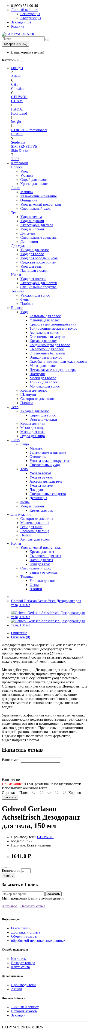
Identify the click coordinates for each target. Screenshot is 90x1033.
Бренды (17, 68)
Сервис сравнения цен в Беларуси (29, 6)
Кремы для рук (41, 510)
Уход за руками (32, 221)
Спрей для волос (33, 179)
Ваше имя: (10, 760)
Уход (24, 171)
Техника (17, 291)
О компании (20, 928)
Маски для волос (43, 378)
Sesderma (18, 142)
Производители (23, 985)
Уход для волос (32, 254)
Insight (16, 122)
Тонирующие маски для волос (53, 328)
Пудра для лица (32, 436)
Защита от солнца (43, 572)
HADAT (17, 109)
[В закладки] (4, 867)
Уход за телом (31, 217)
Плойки (26, 304)
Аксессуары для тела (36, 225)
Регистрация (30, 14)
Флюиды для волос (45, 320)
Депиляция (29, 241)
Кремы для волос (43, 341)
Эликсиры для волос (46, 357)
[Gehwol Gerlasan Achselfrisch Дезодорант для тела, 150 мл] (49, 617)
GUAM (17, 101)
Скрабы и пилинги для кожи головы (58, 361)
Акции (16, 989)
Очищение (28, 200)
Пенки (25, 535)
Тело (14, 213)
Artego (16, 76)
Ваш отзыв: (11, 780)
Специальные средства (38, 237)
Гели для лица (31, 527)
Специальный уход (35, 208)
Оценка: (8, 793)
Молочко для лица (34, 523)
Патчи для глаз (41, 560)
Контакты (19, 959)
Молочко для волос (45, 386)
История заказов (24, 1011)
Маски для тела (32, 432)
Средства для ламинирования (53, 324)
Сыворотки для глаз (45, 556)
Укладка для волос (34, 250)
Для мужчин (21, 246)
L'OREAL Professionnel (29, 130)
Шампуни (37, 374)
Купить (8, 875)
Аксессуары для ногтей (38, 283)
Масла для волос (43, 366)
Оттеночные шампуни (47, 337)
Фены (25, 299)
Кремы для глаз (32, 423)
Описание (19, 633)
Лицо (15, 188)
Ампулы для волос (44, 332)
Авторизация (30, 18)
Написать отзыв (32, 906)
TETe (15, 159)
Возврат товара (23, 963)
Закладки (18, 1015)
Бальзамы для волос (45, 316)
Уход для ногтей (33, 279)
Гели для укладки (43, 419)
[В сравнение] (8, 867)
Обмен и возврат (24, 936)
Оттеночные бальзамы (47, 353)
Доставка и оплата (25, 932)
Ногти (16, 275)
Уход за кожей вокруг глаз (40, 204)
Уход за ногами (32, 229)
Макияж (26, 192)
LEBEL (17, 134)
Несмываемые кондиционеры (53, 370)
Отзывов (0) (20, 637)
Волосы (17, 167)
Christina (17, 89)
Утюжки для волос (35, 295)
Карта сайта (20, 967)
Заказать (10, 797)
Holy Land (19, 113)
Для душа (27, 233)
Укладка (26, 175)
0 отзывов (10, 906)
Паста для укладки (35, 270)
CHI (14, 84)
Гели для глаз (40, 564)
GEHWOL (19, 97)
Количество (11, 870)
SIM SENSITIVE (24, 146)
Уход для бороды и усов (39, 258)
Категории (19, 163)
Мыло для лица (32, 428)
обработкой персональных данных (38, 940)
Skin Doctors (20, 151)
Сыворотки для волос (47, 349)
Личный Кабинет (25, 1007)
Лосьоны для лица (34, 531)
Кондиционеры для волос (50, 345)
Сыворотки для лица (36, 519)
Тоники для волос (44, 382)
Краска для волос (34, 184)
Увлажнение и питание (38, 196)
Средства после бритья (38, 262)
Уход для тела (31, 266)
